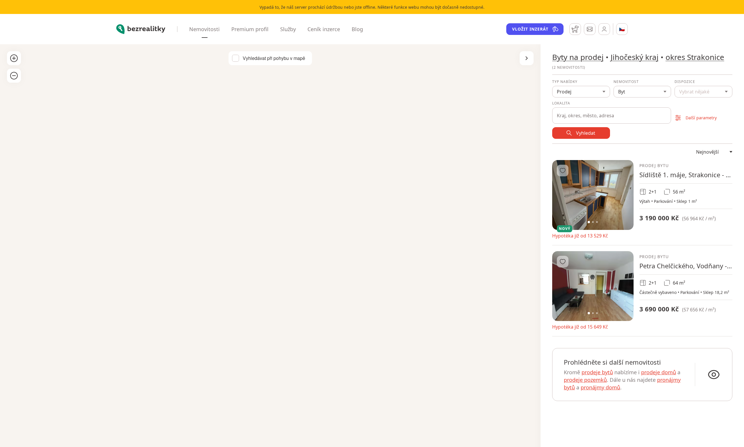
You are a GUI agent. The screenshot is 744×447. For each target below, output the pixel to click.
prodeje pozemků (585, 379)
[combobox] (611, 112)
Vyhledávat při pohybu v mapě (274, 58)
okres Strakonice (695, 57)
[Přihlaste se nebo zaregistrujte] (604, 29)
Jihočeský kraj (635, 57)
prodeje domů (658, 372)
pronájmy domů (600, 387)
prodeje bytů (597, 372)
